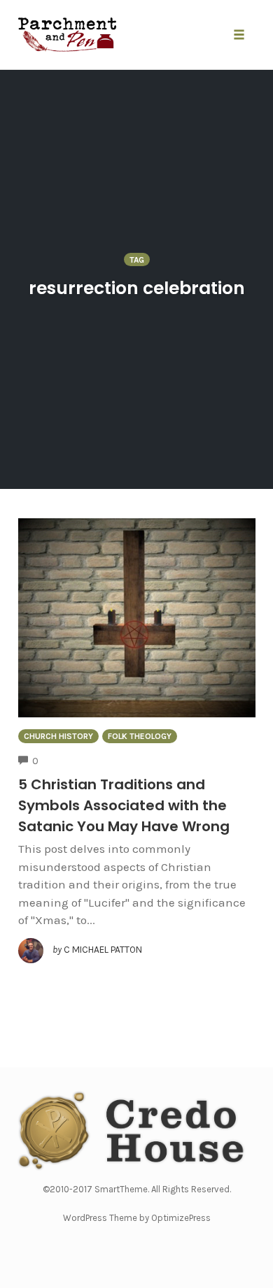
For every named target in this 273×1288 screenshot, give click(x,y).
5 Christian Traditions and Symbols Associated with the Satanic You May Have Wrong (124, 805)
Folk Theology (140, 736)
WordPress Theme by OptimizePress (137, 1218)
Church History (58, 736)
